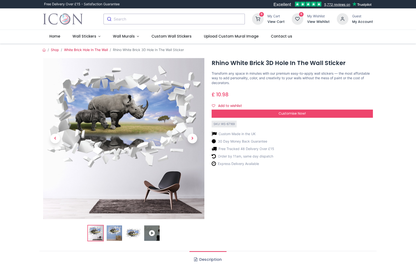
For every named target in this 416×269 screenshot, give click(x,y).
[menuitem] (54, 36)
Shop (55, 50)
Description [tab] (210, 259)
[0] (258, 19)
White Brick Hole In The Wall (86, 50)
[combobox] (174, 19)
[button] (55, 138)
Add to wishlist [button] (229, 105)
